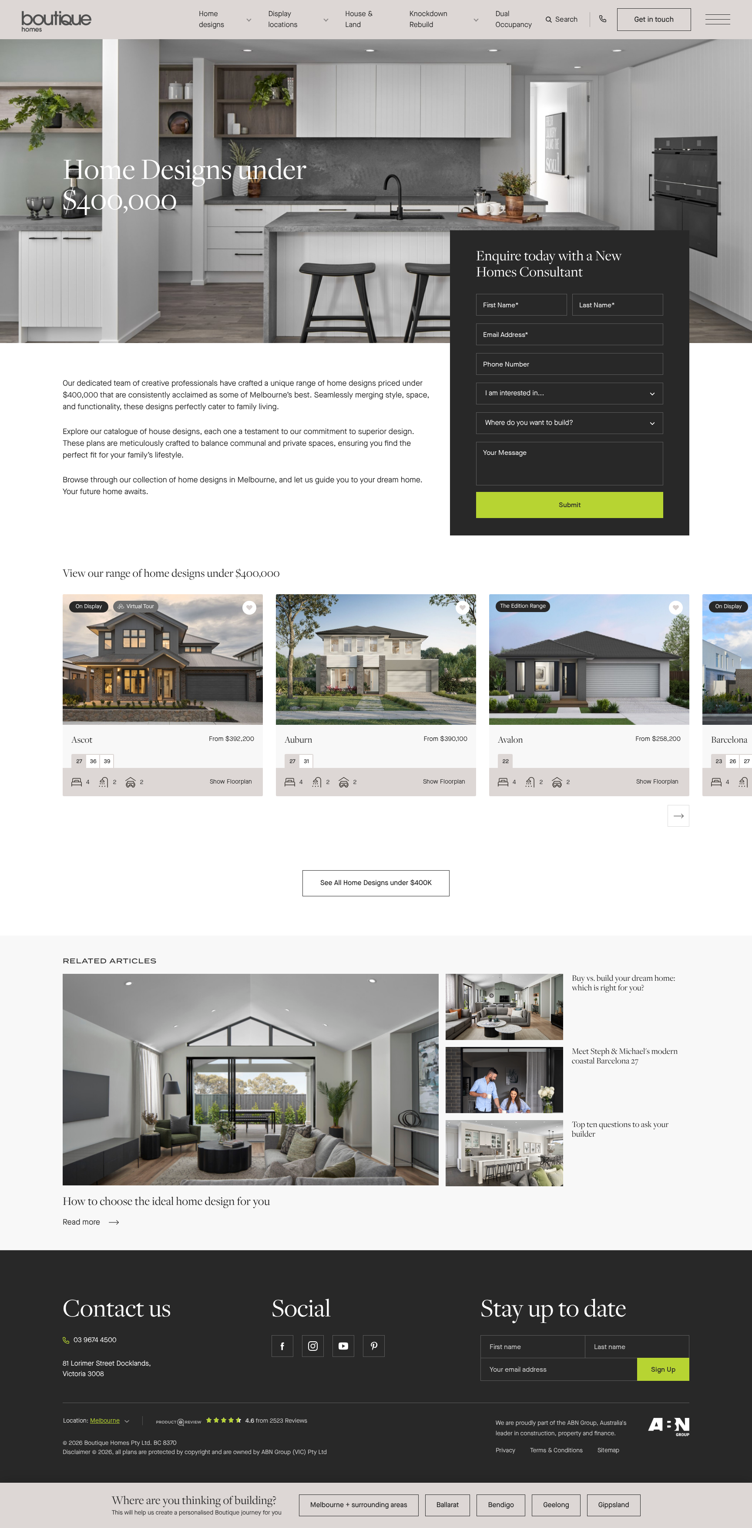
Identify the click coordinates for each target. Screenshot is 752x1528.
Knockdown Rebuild (428, 19)
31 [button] (308, 763)
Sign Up (663, 1369)
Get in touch (654, 19)
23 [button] (720, 763)
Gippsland (613, 1505)
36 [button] (94, 763)
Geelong (556, 1505)
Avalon (510, 739)
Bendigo (501, 1505)
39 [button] (108, 763)
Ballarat (447, 1505)
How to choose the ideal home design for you (166, 1200)
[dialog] (376, 1505)
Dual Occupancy (513, 19)
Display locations (282, 19)
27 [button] (80, 763)
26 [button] (734, 763)
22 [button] (507, 763)
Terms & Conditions (556, 1450)
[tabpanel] (156, 695)
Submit (570, 504)
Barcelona (729, 739)
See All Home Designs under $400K (376, 883)
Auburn (298, 739)
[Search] (563, 19)
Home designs (211, 19)
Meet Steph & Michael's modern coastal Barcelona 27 (625, 1056)
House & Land (359, 19)
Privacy (505, 1450)
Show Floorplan (231, 781)
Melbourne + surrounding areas (358, 1505)
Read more (590, 1007)
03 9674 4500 (95, 1340)
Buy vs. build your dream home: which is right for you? (623, 983)
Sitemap (608, 1450)
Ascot (81, 739)
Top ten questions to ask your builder (620, 1129)
